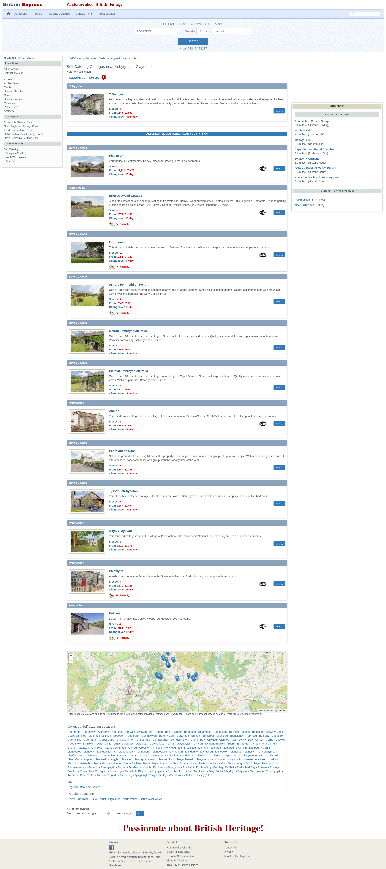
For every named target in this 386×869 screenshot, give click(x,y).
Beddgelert (220, 731)
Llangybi (113, 759)
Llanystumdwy (204, 759)
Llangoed (100, 759)
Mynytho (165, 763)
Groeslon (144, 747)
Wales (103, 58)
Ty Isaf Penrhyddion (123, 491)
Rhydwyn (143, 771)
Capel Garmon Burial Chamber (314, 149)
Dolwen (114, 613)
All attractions (11, 69)
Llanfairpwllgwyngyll (225, 755)
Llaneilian (236, 751)
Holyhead (170, 747)
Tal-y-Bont (215, 771)
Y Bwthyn (116, 94)
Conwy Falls (303, 140)
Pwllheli (229, 767)
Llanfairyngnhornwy (251, 755)
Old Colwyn (253, 763)
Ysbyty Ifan (205, 775)
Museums (9, 103)
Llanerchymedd (267, 751)
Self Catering (11, 149)
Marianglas (85, 763)
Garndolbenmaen (115, 747)
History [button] (38, 13)
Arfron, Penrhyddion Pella (127, 284)
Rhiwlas (262, 767)
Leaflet (260, 710)
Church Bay (198, 739)
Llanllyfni (126, 759)
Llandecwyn (160, 751)
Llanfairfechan (185, 755)
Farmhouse (117, 242)
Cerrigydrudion (179, 739)
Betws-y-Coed (274, 731)
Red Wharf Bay (246, 767)
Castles (8, 87)
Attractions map (14, 73)
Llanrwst (150, 759)
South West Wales (151, 798)
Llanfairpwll (203, 755)
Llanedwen (221, 751)
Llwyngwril (234, 759)
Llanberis (89, 751)
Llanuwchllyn (165, 759)
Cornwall (83, 798)
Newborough (235, 763)
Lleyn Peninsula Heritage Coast (21, 138)
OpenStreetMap (271, 710)
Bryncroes (208, 735)
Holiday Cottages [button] (59, 13)
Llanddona (144, 751)
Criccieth (280, 739)
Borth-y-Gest (166, 735)
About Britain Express (237, 856)
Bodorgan (133, 735)
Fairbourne (257, 743)
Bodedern (119, 735)
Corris (269, 739)
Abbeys (8, 79)
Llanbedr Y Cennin (235, 747)
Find (69, 813)
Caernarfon (90, 739)
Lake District (98, 798)
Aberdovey (89, 731)
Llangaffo (73, 759)
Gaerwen (83, 747)
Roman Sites (11, 107)
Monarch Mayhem (177, 860)
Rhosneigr (116, 771)
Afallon (114, 411)
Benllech (234, 731)
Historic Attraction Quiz (180, 856)
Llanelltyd (250, 751)
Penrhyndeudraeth (139, 767)
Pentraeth (159, 767)
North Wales (130, 798)
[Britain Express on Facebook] (111, 847)
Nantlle (212, 763)
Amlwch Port (144, 731)
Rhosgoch (101, 771)
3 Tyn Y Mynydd (120, 531)
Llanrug (138, 759)
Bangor (177, 731)
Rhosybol (130, 771)
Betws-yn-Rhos (77, 735)
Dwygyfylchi (184, 743)
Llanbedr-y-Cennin (260, 747)
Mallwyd (274, 759)
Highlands (114, 798)
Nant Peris (199, 763)
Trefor (90, 775)
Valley (163, 775)
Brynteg (252, 735)
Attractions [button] (21, 13)
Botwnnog (183, 735)
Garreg (132, 747)
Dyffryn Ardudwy (215, 743)
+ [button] (71, 656)
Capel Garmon (125, 739)
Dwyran (198, 743)
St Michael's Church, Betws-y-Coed (317, 177)
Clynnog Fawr (227, 739)
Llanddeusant (127, 751)
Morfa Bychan (132, 763)
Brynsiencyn (237, 735)
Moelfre (117, 763)
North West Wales (15, 157)
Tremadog (126, 775)
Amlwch (130, 731)
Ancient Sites (11, 83)
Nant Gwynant (181, 763)
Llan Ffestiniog (187, 747)
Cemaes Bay (160, 739)
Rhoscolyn (86, 771)
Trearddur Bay (76, 775)
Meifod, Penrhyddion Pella (128, 331)
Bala (168, 731)
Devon (72, 798)
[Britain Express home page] (32, 4)
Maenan (248, 759)
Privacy (228, 851)
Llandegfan (176, 751)
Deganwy (75, 743)
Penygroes (173, 767)
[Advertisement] (32, 216)
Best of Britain (107, 13)
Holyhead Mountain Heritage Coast (23, 134)
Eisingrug (242, 743)
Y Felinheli (190, 775)
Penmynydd (108, 767)
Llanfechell (271, 755)
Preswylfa (116, 571)
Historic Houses (13, 99)
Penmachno (269, 763)
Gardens (9, 95)
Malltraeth (261, 759)
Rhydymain (158, 771)
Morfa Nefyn (150, 763)
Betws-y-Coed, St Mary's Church (316, 168)
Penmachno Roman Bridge (312, 121)
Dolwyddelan (157, 743)
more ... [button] (279, 111)
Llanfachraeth (76, 755)
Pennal (122, 767)
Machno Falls (303, 130)
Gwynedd (115, 58)
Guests (190, 31)
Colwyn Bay (245, 739)
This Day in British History (182, 865)
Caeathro (277, 735)
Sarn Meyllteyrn (197, 771)
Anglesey (9, 111)
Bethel (246, 731)
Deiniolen (88, 743)
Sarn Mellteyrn (176, 771)
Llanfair (121, 755)
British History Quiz (178, 851)
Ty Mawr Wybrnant (307, 158)
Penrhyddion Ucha (122, 451)
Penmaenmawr (77, 767)
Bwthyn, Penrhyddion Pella (128, 371)
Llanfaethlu (108, 755)
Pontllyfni (188, 767)
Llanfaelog (93, 755)
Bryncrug (222, 735)
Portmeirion (302, 199)
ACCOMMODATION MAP (85, 77)
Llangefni (86, 759)
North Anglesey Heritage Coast (21, 126)
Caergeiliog (74, 739)
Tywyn (153, 775)
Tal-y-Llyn (229, 771)
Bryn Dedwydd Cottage (125, 195)
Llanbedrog (74, 751)
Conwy (259, 739)
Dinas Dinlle (104, 743)
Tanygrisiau (257, 771)
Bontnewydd (149, 735)
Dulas (171, 743)
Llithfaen (220, 759)
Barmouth (190, 731)
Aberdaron (74, 731)
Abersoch (117, 731)
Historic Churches (14, 91)
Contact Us (230, 847)
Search (193, 41)
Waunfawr (175, 775)
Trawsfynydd (273, 771)
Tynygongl (140, 775)
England (73, 787)
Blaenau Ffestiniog (100, 735)
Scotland (85, 787)
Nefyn (222, 763)
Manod (72, 763)
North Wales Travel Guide (19, 58)
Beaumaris (204, 731)
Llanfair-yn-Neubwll (163, 755)
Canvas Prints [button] (84, 13)
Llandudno (191, 751)
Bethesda (258, 731)
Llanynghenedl (184, 759)
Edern (231, 743)
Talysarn (242, 771)
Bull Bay (264, 735)
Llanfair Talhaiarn (138, 755)
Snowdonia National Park (18, 122)
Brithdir (195, 735)
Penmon (93, 767)
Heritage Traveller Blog (180, 847)
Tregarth (112, 775)
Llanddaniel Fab (106, 751)
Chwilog (212, 739)
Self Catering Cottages (82, 58)
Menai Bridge (102, 763)
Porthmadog (203, 767)
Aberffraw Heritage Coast (18, 130)
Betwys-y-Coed (14, 153)
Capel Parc (143, 739)
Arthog (159, 731)
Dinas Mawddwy (123, 743)
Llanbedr (216, 747)
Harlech (157, 747)
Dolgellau (141, 743)
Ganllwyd (97, 747)
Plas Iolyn (116, 155)
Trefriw (101, 775)
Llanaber (203, 747)
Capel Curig (107, 739)
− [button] (71, 660)
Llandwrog (206, 751)
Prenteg (218, 767)
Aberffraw (103, 731)
